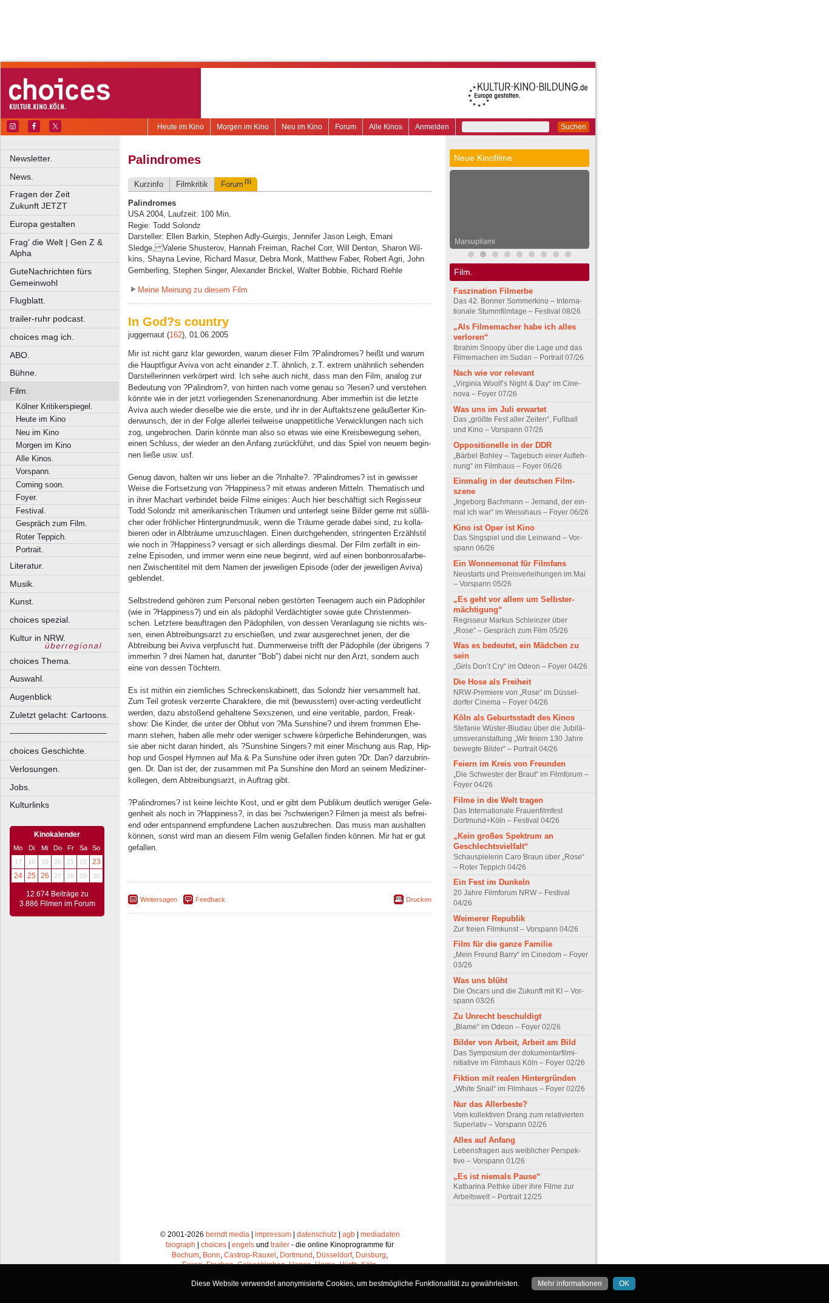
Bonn (211, 1255)
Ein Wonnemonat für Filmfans (509, 563)
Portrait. (30, 549)
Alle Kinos (385, 127)
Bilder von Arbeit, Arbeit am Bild (514, 1042)
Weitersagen (158, 899)
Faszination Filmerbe (493, 291)
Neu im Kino (302, 127)
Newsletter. (31, 158)
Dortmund (296, 1255)
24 (18, 875)
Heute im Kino (180, 127)
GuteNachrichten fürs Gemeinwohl (51, 277)
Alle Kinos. (35, 458)
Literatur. (27, 565)
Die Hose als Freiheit (492, 681)
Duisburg (371, 1255)
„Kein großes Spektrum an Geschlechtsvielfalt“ (503, 841)
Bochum (185, 1255)
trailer (280, 1244)
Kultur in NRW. (38, 638)
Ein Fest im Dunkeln (491, 882)
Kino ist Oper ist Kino (494, 527)
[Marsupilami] (483, 255)
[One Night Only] (556, 255)
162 (175, 334)
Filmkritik (192, 184)
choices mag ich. (42, 337)
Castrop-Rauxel (250, 1255)
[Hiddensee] (532, 255)
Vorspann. (33, 471)
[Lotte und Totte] (568, 255)
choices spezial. (40, 619)
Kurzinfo (148, 184)
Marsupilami (475, 241)
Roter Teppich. (41, 536)
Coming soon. (40, 484)
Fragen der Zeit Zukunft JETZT (65, 200)
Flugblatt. (28, 300)
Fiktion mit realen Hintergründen (514, 1078)
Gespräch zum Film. (51, 523)
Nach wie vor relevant (493, 372)
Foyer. (27, 497)
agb (348, 1234)
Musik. (22, 584)
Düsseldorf (334, 1255)
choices (213, 1244)
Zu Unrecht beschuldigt (497, 1016)
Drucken (418, 899)
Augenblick (31, 697)
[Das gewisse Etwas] (544, 255)
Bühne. (23, 372)
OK (624, 1283)
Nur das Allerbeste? (490, 1104)
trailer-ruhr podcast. (48, 318)
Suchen (573, 127)
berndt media (227, 1234)
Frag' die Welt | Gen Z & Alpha (56, 248)
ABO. (20, 355)
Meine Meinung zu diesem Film (193, 289)
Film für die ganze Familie (502, 944)
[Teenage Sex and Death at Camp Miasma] (519, 255)
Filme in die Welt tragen (498, 800)
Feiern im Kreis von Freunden (509, 763)
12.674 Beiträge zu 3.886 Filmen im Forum (57, 899)
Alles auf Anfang (484, 1140)
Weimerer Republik (489, 918)
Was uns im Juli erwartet (499, 409)
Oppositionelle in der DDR (502, 445)
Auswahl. (27, 678)
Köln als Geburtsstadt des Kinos (514, 717)
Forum (345, 127)
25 (31, 875)
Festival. (31, 510)
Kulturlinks (29, 805)
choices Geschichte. (48, 751)
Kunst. (22, 601)
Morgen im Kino (243, 127)
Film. (19, 391)
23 (96, 862)
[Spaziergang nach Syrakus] (495, 255)
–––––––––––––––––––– (58, 732)
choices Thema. (40, 661)
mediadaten (380, 1234)
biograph (180, 1244)
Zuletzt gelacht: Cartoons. (59, 715)
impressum (273, 1234)
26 (45, 875)
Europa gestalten (42, 224)
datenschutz (317, 1234)
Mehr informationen (570, 1283)
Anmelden (432, 127)
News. (21, 176)
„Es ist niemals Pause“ (497, 1176)
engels (243, 1244)
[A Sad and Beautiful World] (507, 255)
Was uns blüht (480, 980)
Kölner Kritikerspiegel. (54, 406)
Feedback (210, 899)
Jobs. (20, 787)
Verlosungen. (35, 769)
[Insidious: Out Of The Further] (471, 255)
